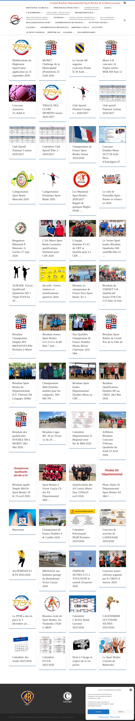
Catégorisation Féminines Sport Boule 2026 (51, 195)
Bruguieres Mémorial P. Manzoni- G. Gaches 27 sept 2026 (20, 248)
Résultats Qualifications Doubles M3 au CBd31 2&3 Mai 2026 (112, 391)
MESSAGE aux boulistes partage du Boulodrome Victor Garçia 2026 (51, 578)
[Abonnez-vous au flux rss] (125, 3)
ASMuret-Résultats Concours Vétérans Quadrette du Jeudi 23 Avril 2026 (110, 443)
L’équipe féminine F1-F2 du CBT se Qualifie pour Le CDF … (81, 248)
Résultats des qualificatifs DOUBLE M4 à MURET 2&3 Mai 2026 (21, 439)
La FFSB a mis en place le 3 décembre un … (22, 619)
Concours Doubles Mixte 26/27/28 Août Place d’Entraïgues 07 (111, 154)
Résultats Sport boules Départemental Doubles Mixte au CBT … (82, 391)
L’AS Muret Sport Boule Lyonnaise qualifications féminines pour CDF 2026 (52, 248)
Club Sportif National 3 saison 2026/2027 (22, 150)
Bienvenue (18, 529)
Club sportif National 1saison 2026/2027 (112, 109)
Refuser (121, 712)
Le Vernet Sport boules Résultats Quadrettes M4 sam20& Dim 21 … (112, 248)
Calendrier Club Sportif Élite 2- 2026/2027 (51, 150)
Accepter (98, 712)
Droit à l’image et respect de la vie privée (82, 661)
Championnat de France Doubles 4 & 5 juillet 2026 (52, 533)
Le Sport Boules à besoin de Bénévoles (112, 661)
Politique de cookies (104, 717)
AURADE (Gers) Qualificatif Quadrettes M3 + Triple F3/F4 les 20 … (22, 293)
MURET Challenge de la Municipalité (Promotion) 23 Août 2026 (51, 68)
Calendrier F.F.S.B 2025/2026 (48, 661)
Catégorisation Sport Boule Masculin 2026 (20, 195)
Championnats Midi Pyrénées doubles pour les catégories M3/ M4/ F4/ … (51, 391)
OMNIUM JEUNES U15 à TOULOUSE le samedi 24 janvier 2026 (82, 578)
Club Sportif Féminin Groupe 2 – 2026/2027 (81, 109)
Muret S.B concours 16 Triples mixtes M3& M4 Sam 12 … (112, 68)
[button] (131, 690)
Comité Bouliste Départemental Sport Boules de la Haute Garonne (36, 717)
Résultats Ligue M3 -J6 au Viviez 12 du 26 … (52, 435)
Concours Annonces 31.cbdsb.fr (18, 109)
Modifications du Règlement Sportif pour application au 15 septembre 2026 (21, 68)
